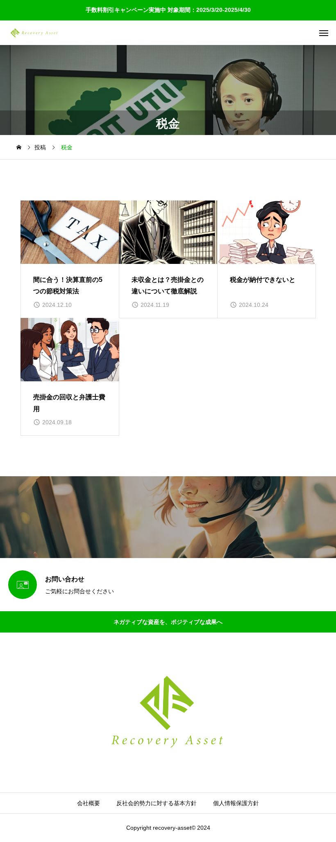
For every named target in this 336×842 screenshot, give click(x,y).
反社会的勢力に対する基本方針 (156, 803)
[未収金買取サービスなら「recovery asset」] (34, 32)
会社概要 (88, 803)
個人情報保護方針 (236, 803)
